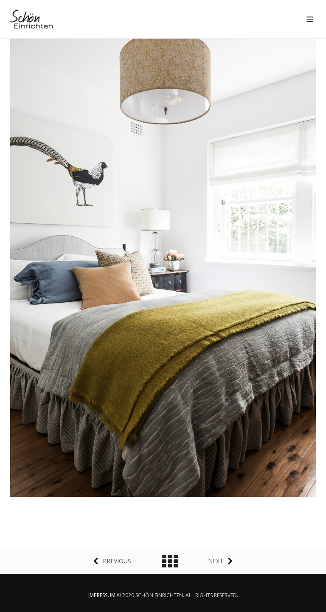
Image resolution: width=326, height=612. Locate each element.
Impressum (101, 595)
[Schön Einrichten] (33, 19)
